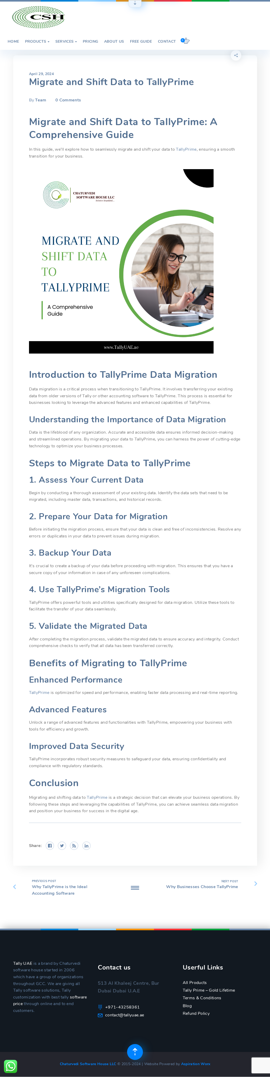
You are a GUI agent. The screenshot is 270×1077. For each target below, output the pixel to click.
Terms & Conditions (202, 998)
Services (66, 41)
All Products (195, 983)
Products (37, 41)
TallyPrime (186, 149)
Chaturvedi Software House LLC (89, 1063)
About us (114, 41)
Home (13, 41)
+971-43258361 (122, 1007)
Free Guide (141, 41)
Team (40, 100)
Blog (187, 1006)
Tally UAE (22, 963)
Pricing (90, 41)
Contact (167, 41)
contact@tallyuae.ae (124, 1015)
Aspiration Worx (195, 1063)
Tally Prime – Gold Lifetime (209, 990)
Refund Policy (196, 1013)
